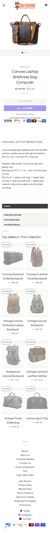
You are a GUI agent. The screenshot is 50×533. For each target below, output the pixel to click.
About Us (25, 455)
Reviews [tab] (7, 206)
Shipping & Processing (25, 501)
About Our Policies (25, 497)
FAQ (25, 471)
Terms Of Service (25, 493)
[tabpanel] (25, 210)
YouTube (26, 519)
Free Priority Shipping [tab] (12, 225)
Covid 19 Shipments (25, 467)
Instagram (26, 515)
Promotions (25, 505)
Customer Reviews (25, 459)
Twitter (26, 511)
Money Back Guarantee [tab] (12, 215)
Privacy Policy (25, 485)
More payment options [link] (25, 114)
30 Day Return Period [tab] (11, 220)
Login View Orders (25, 475)
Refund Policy (25, 489)
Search (25, 451)
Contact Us (25, 463)
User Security (25, 481)
